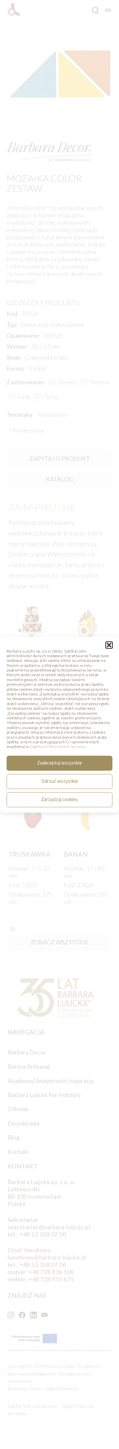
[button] (109, 645)
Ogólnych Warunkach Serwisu (57, 746)
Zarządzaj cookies (59, 799)
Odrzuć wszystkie (59, 781)
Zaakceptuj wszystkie (59, 763)
